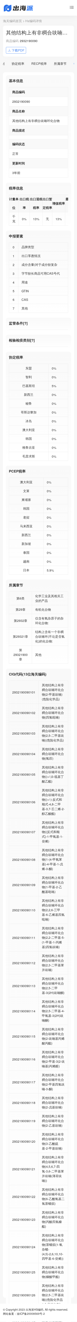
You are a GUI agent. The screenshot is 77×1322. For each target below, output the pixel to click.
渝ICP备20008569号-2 (31, 1314)
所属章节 (60, 63)
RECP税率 (39, 63)
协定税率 (18, 63)
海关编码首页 (12, 21)
